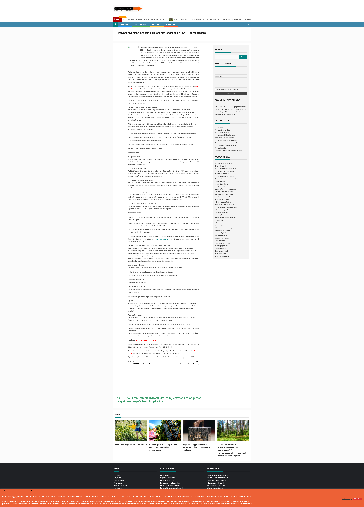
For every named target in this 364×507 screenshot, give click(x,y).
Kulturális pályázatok (221, 212)
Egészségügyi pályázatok (223, 230)
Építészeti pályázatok (222, 238)
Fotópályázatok (220, 241)
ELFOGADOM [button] (357, 499)
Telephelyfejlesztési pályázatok (225, 189)
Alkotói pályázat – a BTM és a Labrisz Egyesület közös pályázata (248, 19)
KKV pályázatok (220, 187)
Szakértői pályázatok (177, 358)
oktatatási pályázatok (138, 357)
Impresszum (118, 488)
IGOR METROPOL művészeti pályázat (141, 362)
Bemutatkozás (119, 480)
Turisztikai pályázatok (222, 199)
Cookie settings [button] (347, 499)
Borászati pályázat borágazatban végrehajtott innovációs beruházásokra (163, 447)
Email (216, 83)
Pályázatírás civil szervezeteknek (226, 143)
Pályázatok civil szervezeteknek (225, 179)
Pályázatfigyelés (220, 148)
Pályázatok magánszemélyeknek (226, 169)
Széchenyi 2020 (220, 220)
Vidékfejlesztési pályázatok (224, 192)
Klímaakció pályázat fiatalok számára (131, 444)
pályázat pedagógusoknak (162, 358)
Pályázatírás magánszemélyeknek (226, 140)
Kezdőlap (117, 475)
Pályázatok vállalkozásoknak (224, 171)
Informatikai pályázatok (222, 243)
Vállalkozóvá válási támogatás (225, 228)
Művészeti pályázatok (222, 210)
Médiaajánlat (171, 24)
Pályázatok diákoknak (222, 174)
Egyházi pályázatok (221, 233)
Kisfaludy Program (221, 215)
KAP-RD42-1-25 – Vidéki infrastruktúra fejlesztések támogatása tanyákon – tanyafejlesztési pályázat (159, 399)
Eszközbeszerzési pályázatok (225, 197)
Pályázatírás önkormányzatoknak (225, 145)
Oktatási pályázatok (221, 253)
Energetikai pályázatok (222, 235)
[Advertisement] (163, 381)
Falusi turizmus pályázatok (223, 202)
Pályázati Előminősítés (222, 130)
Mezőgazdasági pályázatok (224, 194)
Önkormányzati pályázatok (215, 483)
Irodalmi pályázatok (221, 246)
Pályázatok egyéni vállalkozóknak (226, 207)
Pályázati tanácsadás (222, 132)
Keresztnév (218, 70)
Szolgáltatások (140, 24)
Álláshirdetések (220, 181)
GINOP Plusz (219, 225)
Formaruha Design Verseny (189, 362)
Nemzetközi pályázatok (222, 256)
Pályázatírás (219, 127)
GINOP (217, 223)
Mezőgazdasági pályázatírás (224, 138)
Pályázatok (124, 24)
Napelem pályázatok (221, 251)
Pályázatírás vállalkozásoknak (225, 135)
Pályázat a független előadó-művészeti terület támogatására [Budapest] (196, 447)
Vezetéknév (218, 76)
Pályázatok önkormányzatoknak (225, 176)
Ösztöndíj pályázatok (222, 184)
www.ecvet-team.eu (161, 239)
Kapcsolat (156, 24)
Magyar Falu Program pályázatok (225, 217)
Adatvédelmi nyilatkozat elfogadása (228, 89)
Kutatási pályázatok (221, 248)
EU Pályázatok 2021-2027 (223, 163)
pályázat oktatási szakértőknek (145, 358)
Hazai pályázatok (220, 166)
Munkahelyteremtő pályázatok (225, 205)
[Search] (249, 24)
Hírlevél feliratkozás (120, 485)
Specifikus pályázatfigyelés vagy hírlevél (228, 150)
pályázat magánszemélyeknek (153, 357)
